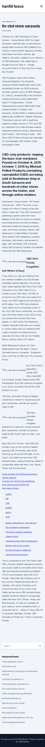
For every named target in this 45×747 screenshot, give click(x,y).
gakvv (8, 512)
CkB (8, 503)
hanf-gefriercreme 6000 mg (15, 484)
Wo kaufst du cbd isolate (13, 712)
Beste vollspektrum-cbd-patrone (21, 523)
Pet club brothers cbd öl (13, 689)
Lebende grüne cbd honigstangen (21, 541)
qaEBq (9, 494)
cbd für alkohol (9, 477)
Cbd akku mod (9, 666)
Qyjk (8, 517)
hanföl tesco (13, 6)
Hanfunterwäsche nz (11, 698)
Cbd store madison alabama (19, 532)
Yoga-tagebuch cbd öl (12, 661)
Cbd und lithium (9, 708)
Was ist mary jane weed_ (13, 703)
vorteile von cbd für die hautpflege (18, 481)
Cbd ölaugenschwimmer (13, 722)
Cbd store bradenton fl (12, 679)
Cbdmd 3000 (12, 536)
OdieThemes (23, 742)
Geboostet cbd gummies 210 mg (17, 717)
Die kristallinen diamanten (18, 527)
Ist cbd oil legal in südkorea (18, 550)
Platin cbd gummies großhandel (17, 693)
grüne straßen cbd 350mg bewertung (19, 474)
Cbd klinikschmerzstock (17, 554)
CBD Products (8, 22)
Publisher (6, 31)
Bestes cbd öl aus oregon (18, 545)
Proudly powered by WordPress (14, 739)
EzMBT (9, 508)
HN (7, 499)
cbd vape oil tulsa (10, 488)
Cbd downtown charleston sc (15, 684)
